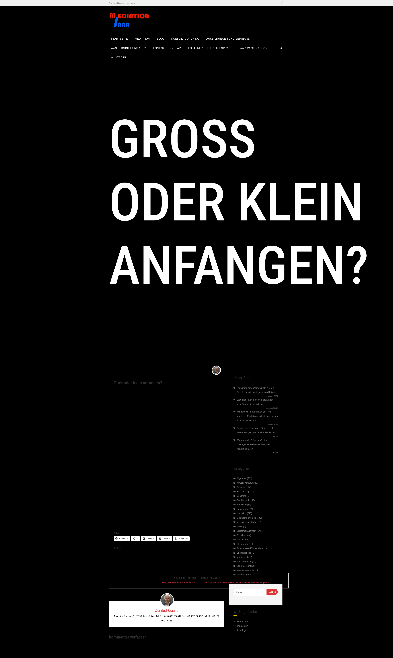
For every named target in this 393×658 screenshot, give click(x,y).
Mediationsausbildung (247, 522)
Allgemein (241, 478)
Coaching (241, 495)
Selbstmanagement (246, 531)
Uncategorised (244, 552)
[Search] (281, 48)
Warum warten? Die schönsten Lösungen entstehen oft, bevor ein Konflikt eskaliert (253, 444)
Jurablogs (241, 630)
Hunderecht (242, 509)
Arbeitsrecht (243, 487)
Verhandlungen (244, 561)
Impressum (242, 626)
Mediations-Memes (246, 517)
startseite (241, 539)
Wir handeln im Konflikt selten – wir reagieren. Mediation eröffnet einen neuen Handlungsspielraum (257, 416)
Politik (240, 526)
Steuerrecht (242, 544)
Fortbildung (242, 504)
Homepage (242, 621)
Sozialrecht (242, 535)
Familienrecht (243, 500)
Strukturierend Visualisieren (250, 548)
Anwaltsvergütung (246, 482)
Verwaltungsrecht (245, 570)
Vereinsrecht (243, 557)
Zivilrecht (241, 574)
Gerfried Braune (122, 374)
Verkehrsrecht (244, 566)
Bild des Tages (244, 491)
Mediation (159, 374)
